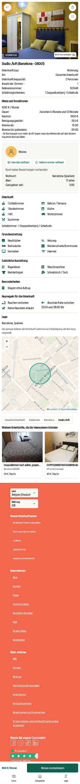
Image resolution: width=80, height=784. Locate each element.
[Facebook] (13, 743)
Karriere (16, 586)
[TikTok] (28, 743)
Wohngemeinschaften (24, 531)
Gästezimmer (19, 549)
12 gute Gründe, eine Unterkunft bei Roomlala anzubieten (35, 723)
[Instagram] (20, 743)
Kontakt (17, 667)
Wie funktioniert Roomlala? (26, 685)
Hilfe (15, 659)
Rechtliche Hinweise (23, 613)
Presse (16, 595)
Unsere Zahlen (20, 631)
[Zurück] (7, 12)
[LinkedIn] (35, 743)
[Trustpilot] (24, 760)
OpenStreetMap (69, 409)
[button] (6, 341)
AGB (15, 622)
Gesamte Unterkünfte (23, 558)
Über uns (17, 676)
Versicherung (19, 694)
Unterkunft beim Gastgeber (27, 522)
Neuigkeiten (19, 640)
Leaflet (53, 409)
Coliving (17, 540)
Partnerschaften (21, 604)
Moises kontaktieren (52, 768)
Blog (15, 577)
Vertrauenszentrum (22, 703)
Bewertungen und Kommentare (29, 712)
